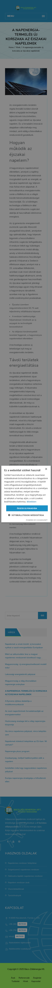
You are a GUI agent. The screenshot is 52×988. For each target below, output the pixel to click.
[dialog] (26, 494)
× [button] (46, 469)
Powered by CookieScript (37, 520)
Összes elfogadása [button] (27, 508)
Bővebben (31, 501)
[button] (26, 515)
